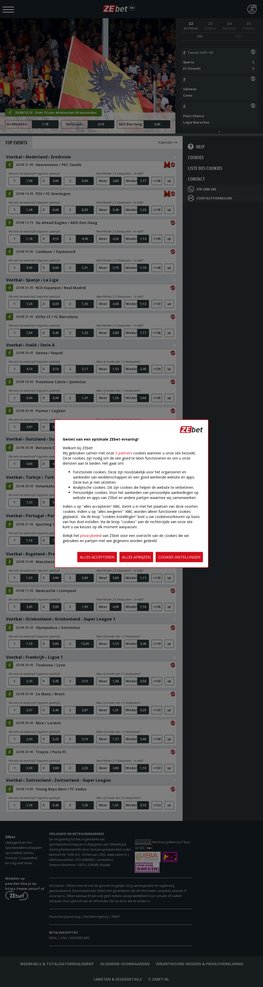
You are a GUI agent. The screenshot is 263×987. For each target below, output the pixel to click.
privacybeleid (90, 535)
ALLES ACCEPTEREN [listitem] (97, 556)
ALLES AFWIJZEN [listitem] (136, 556)
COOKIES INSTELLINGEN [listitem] (179, 556)
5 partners (123, 452)
